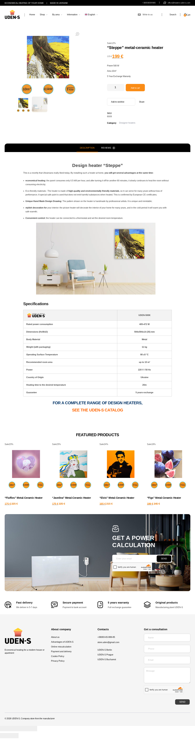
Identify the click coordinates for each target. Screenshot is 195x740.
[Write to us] (139, 14)
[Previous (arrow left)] (4, 735)
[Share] (14, 728)
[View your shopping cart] (183, 14)
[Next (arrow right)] (14, 735)
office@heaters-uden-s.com (179, 3)
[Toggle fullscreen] (23, 728)
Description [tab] (87, 148)
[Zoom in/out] (32, 728)
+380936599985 (148, 3)
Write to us (148, 14)
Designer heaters (127, 123)
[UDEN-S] (12, 14)
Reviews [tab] (107, 148)
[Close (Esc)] (4, 728)
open (77, 34)
